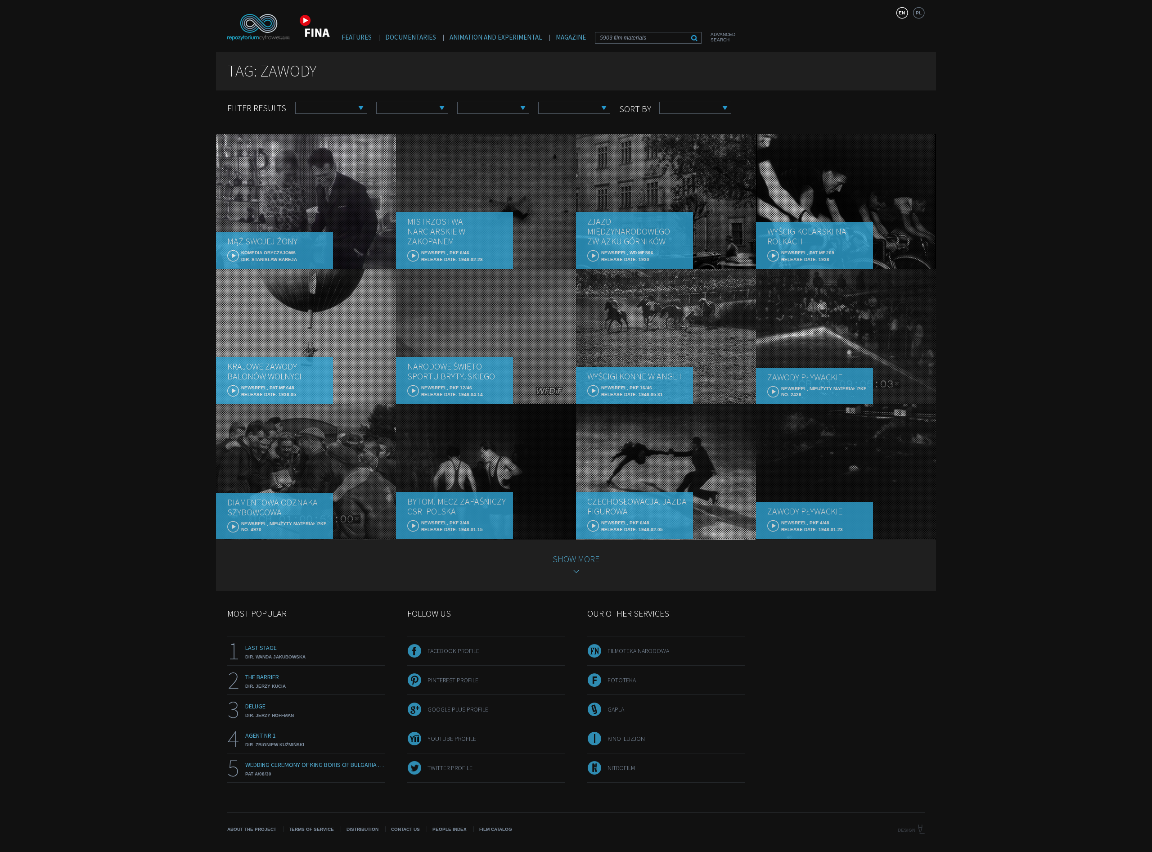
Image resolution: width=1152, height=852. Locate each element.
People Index (449, 829)
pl (919, 12)
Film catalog (495, 829)
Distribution (362, 829)
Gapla (616, 709)
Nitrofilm (621, 768)
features (357, 37)
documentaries (410, 37)
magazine (571, 37)
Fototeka (622, 680)
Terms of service (311, 829)
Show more (576, 558)
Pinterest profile (453, 680)
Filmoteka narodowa (638, 651)
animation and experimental (496, 37)
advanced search (723, 37)
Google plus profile (458, 709)
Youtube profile (452, 739)
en (902, 12)
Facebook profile (453, 651)
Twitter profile (450, 768)
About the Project (251, 829)
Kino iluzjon (626, 739)
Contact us (405, 829)
